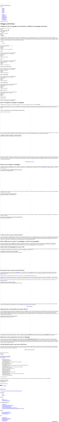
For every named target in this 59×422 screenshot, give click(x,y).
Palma (26, 277)
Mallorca (1, 277)
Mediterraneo (18, 272)
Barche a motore (4, 17)
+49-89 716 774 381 (4, 383)
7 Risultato (2, 41)
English (3, 8)
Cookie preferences (54, 421)
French (3, 9)
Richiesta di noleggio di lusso (29, 161)
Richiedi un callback (29, 306)
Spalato (1, 273)
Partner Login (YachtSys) (6, 412)
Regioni (3, 395)
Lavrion (33, 275)
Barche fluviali (4, 16)
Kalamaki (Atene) (28, 275)
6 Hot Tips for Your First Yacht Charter (8, 405)
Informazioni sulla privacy (6, 419)
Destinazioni (2, 28)
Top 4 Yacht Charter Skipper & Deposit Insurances (9, 407)
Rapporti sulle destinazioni (6, 400)
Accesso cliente (4, 417)
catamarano (44, 166)
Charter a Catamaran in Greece (6, 406)
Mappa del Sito (4, 420)
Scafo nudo (4, 18)
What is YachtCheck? (5, 413)
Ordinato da (2, 45)
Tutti (4, 43)
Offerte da (1, 47)
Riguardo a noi (4, 404)
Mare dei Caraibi (22, 303)
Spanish (3, 12)
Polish (3, 10)
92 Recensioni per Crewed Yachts (5, 356)
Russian (3, 11)
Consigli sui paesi (4, 399)
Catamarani (4, 15)
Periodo (1, 31)
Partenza (1, 29)
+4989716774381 (3, 5)
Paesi (3, 394)
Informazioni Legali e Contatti (6, 418)
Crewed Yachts (4, 19)
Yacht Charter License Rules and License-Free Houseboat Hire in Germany (13, 408)
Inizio (3, 14)
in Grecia (11, 275)
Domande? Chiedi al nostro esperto (29, 349)
